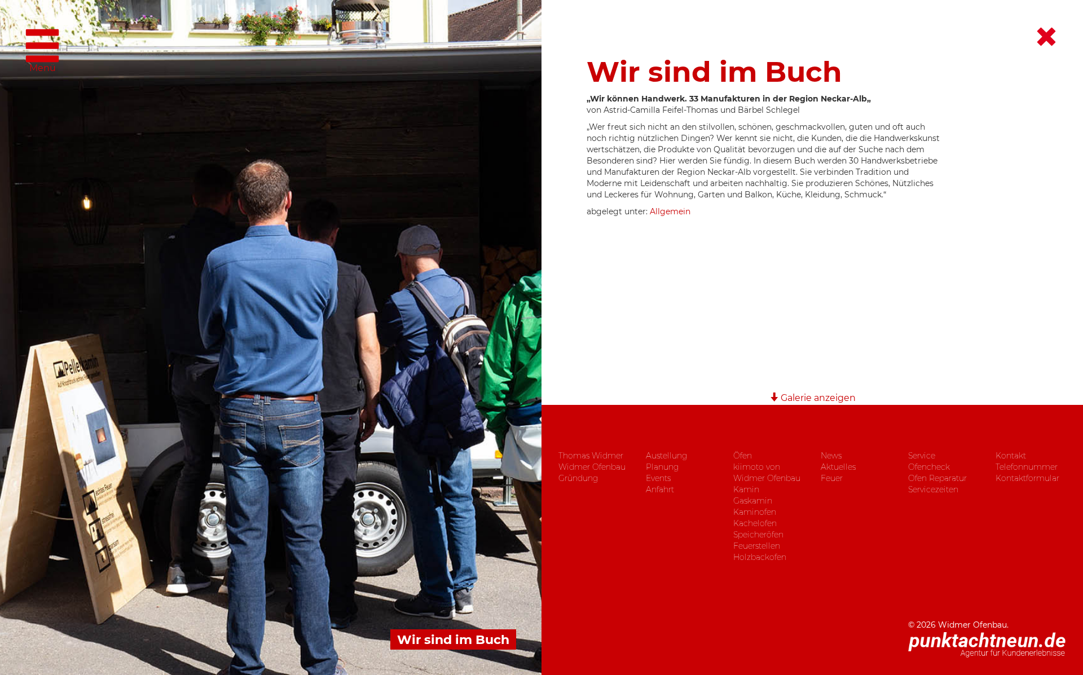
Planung (662, 467)
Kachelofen (755, 523)
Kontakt (1011, 456)
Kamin (746, 489)
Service (921, 456)
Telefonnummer (1027, 467)
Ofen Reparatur (937, 478)
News (831, 456)
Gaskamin (752, 501)
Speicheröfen (758, 535)
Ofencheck (929, 467)
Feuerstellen (756, 546)
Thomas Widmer (590, 456)
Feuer (832, 478)
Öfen (742, 456)
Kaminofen (754, 512)
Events (658, 478)
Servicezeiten (933, 489)
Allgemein (670, 211)
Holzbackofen (759, 557)
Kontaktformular (1027, 478)
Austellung (666, 456)
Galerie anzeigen (817, 397)
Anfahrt (660, 489)
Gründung (578, 478)
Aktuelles (838, 467)
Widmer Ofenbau (592, 467)
